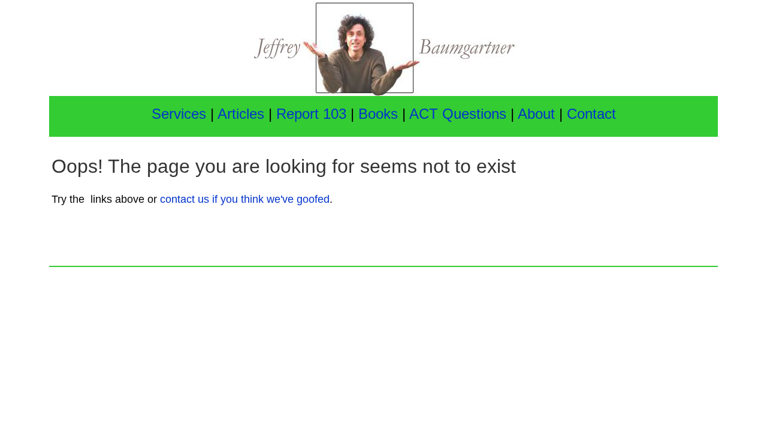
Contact (591, 114)
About (538, 114)
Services (179, 114)
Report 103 (311, 114)
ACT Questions (457, 114)
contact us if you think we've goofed (245, 199)
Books (380, 114)
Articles (241, 114)
